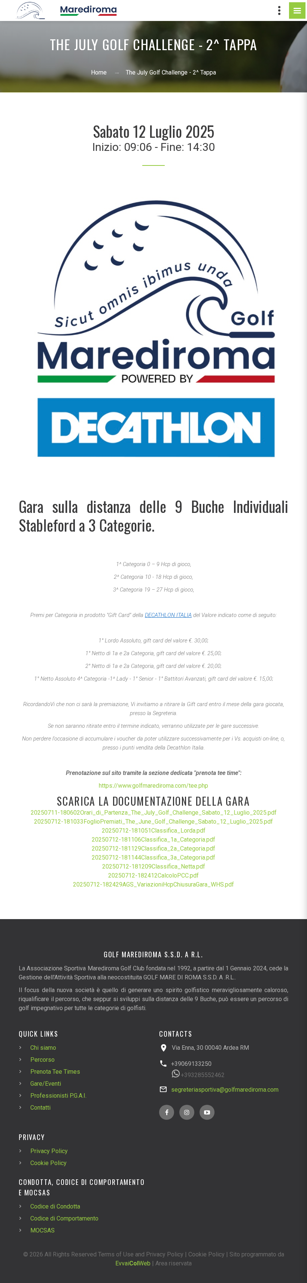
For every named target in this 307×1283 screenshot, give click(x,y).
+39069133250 (191, 1063)
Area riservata (173, 1263)
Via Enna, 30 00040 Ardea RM (210, 1047)
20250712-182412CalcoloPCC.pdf (153, 875)
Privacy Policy (49, 1151)
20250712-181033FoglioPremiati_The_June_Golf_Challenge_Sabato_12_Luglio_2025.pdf (153, 821)
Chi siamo (43, 1047)
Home (99, 72)
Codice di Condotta (55, 1206)
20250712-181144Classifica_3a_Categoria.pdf (153, 857)
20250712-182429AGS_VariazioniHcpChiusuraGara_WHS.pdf (153, 884)
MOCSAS (42, 1230)
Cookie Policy (48, 1163)
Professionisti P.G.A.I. (58, 1095)
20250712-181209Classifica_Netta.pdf (153, 866)
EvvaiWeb (133, 1263)
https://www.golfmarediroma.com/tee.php (153, 785)
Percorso (42, 1059)
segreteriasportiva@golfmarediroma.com (225, 1089)
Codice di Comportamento (64, 1218)
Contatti (40, 1107)
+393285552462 (203, 1075)
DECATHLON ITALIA (168, 615)
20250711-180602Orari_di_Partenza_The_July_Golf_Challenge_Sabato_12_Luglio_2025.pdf (154, 812)
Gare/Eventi (45, 1083)
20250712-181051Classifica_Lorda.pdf (154, 830)
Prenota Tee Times (55, 1071)
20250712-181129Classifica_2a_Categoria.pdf (153, 848)
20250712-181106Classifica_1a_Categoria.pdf (153, 839)
